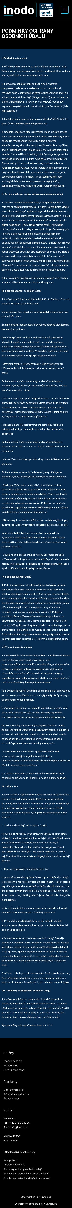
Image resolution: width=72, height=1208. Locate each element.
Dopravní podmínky (14, 1164)
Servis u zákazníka (13, 1070)
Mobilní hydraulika (13, 1089)
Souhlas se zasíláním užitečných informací (27, 1178)
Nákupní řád (10, 1160)
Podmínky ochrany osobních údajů (22, 1169)
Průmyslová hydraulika (16, 1094)
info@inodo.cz (19, 1127)
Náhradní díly (10, 1065)
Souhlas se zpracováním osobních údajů (26, 1173)
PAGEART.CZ (49, 1203)
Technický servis (12, 1061)
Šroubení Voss (11, 1098)
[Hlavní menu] (65, 10)
